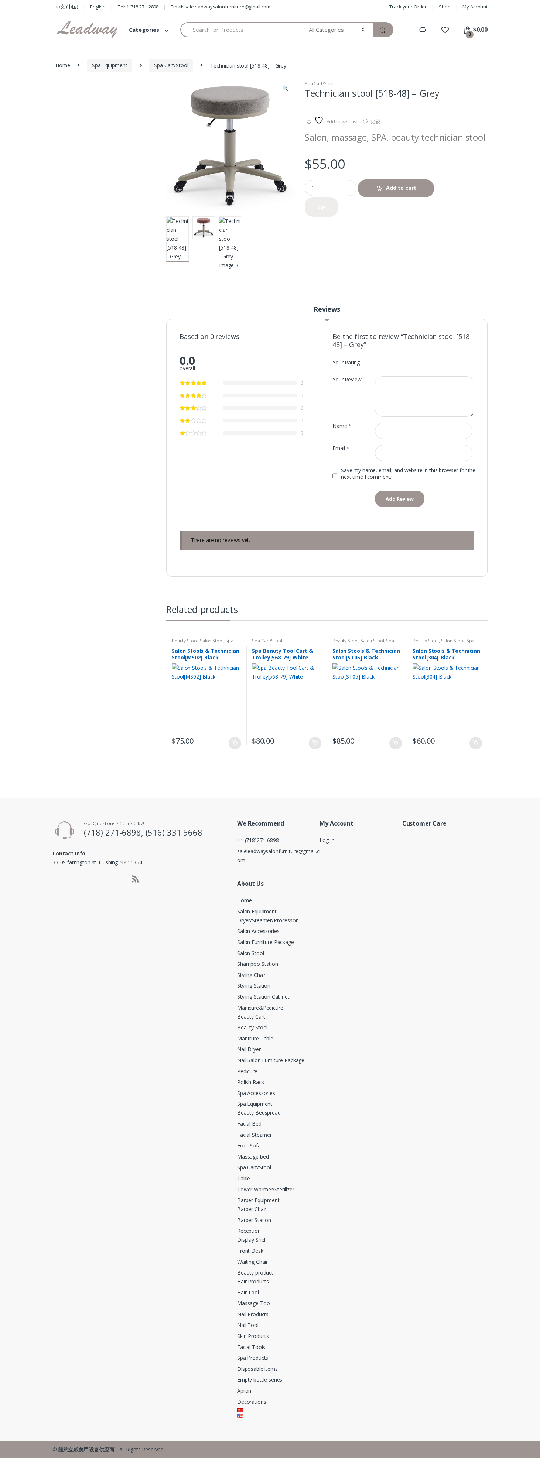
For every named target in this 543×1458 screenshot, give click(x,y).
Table (243, 1178)
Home (62, 65)
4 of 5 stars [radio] (398, 361)
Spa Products (252, 1357)
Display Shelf (252, 1239)
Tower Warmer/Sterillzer (265, 1189)
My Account (475, 6)
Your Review (346, 379)
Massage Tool (254, 1303)
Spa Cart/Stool (171, 65)
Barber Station (254, 1220)
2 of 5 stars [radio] (384, 361)
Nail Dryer (249, 1049)
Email (340, 448)
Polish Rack (250, 1081)
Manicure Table (255, 1038)
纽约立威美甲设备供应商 (86, 1449)
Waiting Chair (252, 1261)
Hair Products (253, 1281)
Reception (249, 1230)
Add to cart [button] (234, 743)
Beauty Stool (185, 641)
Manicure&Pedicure (260, 1007)
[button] (285, 89)
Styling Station (253, 985)
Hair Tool (248, 1292)
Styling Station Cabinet (263, 996)
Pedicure (247, 1071)
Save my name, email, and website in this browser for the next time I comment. (408, 473)
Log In (327, 840)
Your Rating (345, 362)
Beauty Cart (251, 1016)
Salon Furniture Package (265, 942)
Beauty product (255, 1272)
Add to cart (401, 187)
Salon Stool (211, 641)
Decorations (251, 1401)
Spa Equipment (109, 65)
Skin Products (253, 1335)
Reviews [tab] (327, 309)
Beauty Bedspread (259, 1112)
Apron (244, 1390)
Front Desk (250, 1250)
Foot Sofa (249, 1145)
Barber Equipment (258, 1200)
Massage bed (253, 1156)
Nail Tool (248, 1324)
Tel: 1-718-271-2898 (138, 6)
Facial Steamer (254, 1134)
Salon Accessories (258, 930)
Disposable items (257, 1368)
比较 (375, 121)
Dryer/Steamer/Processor (267, 920)
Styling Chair (251, 974)
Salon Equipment (257, 911)
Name (341, 426)
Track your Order (408, 6)
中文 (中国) (66, 6)
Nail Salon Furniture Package (270, 1060)
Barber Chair (251, 1208)
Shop (444, 6)
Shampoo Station (257, 963)
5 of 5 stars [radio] (405, 361)
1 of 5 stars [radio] (377, 361)
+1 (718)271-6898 (258, 840)
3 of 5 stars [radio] (391, 361)
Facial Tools (251, 1347)
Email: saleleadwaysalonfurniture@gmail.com (220, 6)
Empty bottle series (259, 1379)
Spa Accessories (256, 1093)
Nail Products (253, 1314)
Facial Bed (249, 1123)
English (98, 6)
